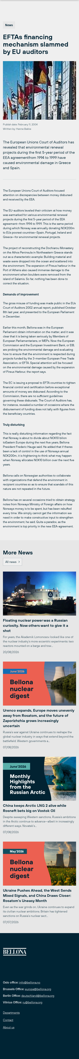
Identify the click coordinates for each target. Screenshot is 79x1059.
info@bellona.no (29, 982)
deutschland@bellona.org (37, 995)
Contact (8, 1020)
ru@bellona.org (32, 1002)
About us (8, 1027)
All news (10, 561)
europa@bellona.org (38, 989)
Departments (11, 1012)
